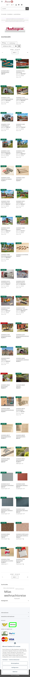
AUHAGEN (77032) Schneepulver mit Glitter (7, 560)
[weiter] (27, 52)
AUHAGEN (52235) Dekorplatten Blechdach (22, 509)
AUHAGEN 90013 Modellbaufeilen (5, 71)
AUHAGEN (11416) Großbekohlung (5, 125)
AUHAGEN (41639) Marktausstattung (20, 281)
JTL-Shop (17, 675)
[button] (16, 4)
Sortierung (12, 43)
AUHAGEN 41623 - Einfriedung (20, 71)
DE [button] (7, 5)
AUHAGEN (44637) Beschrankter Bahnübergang (5, 385)
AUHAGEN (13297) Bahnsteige (20, 178)
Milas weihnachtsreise (15, 593)
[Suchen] (27, 8)
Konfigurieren (15, 667)
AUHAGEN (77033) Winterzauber (20, 560)
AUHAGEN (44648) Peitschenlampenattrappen (7, 409)
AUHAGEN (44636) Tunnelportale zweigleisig (22, 359)
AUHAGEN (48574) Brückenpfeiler (20, 409)
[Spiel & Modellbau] (9, 1)
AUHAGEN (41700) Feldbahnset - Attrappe (21, 308)
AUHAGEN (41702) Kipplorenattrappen (6, 335)
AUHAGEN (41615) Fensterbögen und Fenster (5, 281)
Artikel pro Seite (7, 46)
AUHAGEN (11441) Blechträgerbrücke (5, 151)
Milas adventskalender (8, 588)
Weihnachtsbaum (19, 589)
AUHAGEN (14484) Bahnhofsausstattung (6, 255)
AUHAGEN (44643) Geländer (20, 385)
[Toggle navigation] (2, 1)
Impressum (5, 659)
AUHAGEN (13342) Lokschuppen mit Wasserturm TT (5, 201)
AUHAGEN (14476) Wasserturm (5, 228)
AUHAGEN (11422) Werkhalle (20, 125)
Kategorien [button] (4, 600)
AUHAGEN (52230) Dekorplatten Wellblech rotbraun (22, 484)
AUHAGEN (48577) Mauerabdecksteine (6, 435)
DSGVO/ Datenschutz (14, 659)
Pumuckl (17, 598)
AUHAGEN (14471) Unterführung (20, 201)
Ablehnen (15, 671)
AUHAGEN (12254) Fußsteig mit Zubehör (6, 178)
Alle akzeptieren (15, 663)
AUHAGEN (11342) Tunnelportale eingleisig (7, 98)
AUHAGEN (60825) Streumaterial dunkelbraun (5, 534)
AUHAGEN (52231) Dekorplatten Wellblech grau (7, 509)
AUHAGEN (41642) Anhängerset (5, 308)
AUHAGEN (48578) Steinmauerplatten (20, 435)
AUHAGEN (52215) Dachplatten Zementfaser (7, 484)
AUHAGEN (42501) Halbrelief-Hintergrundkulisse (6, 359)
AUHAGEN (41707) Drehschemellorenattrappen (22, 335)
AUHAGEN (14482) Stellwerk (20, 228)
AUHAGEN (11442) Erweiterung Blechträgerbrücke (20, 151)
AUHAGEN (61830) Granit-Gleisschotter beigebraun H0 (22, 534)
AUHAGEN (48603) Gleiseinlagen (5, 459)
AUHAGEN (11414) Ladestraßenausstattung (22, 98)
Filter (4, 43)
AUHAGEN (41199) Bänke (22, 254)
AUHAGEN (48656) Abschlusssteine (20, 459)
